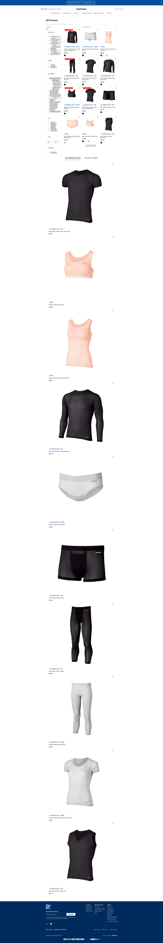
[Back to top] (160, 935)
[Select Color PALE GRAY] (104, 56)
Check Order (110, 913)
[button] (118, 9)
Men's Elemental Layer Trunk (107, 107)
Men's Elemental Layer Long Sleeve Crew (59, 451)
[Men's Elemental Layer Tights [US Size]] (72, 65)
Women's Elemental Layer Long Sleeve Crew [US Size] (72, 49)
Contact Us (109, 907)
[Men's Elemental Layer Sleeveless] (108, 124)
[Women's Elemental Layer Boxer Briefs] (90, 36)
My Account (88, 907)
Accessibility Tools (111, 919)
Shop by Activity (66, 13)
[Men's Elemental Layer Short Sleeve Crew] (90, 65)
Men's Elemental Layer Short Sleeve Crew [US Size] (89, 108)
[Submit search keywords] (115, 9)
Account (88, 905)
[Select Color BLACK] (65, 56)
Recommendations (73, 158)
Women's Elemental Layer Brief (57, 524)
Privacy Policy (97, 929)
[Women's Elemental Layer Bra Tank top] (108, 36)
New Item (76, 13)
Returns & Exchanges (112, 917)
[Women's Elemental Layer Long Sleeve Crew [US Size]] (72, 36)
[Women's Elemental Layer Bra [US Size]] (72, 95)
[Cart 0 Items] (123, 9)
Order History (89, 911)
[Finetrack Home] (81, 9)
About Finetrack (99, 905)
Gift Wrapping (110, 911)
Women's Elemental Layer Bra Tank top (59, 378)
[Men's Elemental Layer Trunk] (108, 95)
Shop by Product (56, 13)
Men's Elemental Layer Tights (56, 671)
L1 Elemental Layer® (86, 13)
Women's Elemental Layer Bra (89, 136)
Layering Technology (98, 13)
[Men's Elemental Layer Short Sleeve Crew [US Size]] (90, 95)
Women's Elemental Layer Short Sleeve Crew (60, 817)
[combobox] (99, 27)
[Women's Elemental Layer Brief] (81, 488)
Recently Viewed (91, 158)
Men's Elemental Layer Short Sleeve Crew (59, 231)
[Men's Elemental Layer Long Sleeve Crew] (108, 65)
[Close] (161, 2)
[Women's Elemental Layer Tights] (81, 707)
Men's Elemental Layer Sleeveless (57, 891)
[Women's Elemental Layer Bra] (90, 124)
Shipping (109, 915)
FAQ (96, 913)
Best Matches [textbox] (86, 27)
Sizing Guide (110, 909)
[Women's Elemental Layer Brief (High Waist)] (72, 124)
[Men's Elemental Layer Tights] (81, 634)
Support (109, 905)
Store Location (98, 911)
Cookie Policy (104, 929)
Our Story (109, 13)
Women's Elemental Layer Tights (57, 744)
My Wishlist (89, 909)
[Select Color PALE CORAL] (107, 56)
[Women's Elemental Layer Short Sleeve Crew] (81, 781)
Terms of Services (113, 929)
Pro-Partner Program (112, 921)
